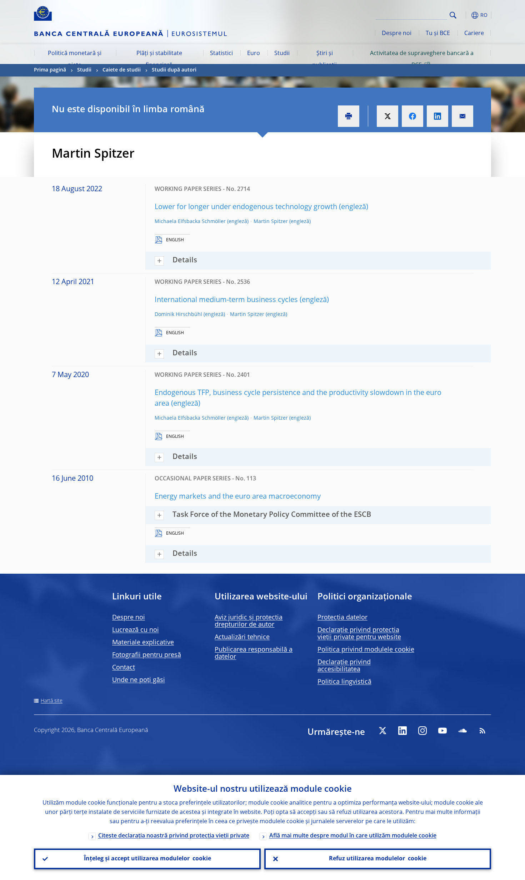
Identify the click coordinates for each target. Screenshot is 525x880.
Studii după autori (174, 70)
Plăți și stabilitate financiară (159, 59)
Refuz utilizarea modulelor (377, 859)
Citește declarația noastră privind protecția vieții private (173, 836)
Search (453, 15)
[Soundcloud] (462, 730)
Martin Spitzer (271, 221)
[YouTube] (442, 730)
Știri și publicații (324, 59)
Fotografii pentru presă (146, 655)
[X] (382, 730)
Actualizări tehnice (242, 637)
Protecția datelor (343, 617)
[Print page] (348, 116)
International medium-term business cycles (226, 300)
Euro (253, 53)
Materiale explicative (143, 642)
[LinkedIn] (402, 730)
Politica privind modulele (366, 650)
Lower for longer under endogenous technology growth (246, 207)
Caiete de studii (121, 70)
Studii (282, 53)
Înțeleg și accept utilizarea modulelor (147, 859)
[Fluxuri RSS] (482, 730)
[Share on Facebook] (412, 116)
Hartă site (51, 700)
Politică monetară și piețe (74, 59)
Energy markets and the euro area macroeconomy (238, 496)
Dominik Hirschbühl (178, 314)
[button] (466, 15)
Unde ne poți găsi (138, 680)
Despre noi (396, 33)
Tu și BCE (438, 33)
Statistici (221, 53)
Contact (123, 667)
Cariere (474, 33)
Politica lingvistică (344, 682)
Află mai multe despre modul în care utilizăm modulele (352, 836)
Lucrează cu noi (135, 630)
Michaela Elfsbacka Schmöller (190, 221)
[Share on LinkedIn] (437, 116)
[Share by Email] (462, 116)
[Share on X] (387, 116)
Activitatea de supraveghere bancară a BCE (422, 59)
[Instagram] (422, 730)
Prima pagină (50, 70)
